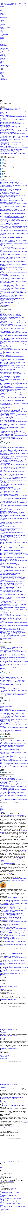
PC (1, 52)
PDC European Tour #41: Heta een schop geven (14, 540)
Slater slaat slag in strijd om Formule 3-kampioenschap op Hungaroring (11, 755)
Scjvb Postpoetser (4, 1055)
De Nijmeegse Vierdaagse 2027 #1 (10, 488)
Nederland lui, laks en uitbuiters (10, 451)
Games (1, 51)
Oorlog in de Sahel (6, 487)
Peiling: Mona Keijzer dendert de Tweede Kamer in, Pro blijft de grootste (12, 191)
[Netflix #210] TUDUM (8, 475)
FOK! (1, 806)
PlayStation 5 (3, 59)
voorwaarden (13, 1188)
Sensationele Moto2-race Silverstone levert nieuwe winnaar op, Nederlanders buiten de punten (12, 750)
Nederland (2, 16)
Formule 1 (2, 38)
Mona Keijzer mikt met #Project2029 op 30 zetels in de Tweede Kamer (12, 535)
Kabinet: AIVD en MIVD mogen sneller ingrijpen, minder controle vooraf (12, 201)
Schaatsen (2, 44)
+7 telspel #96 (6, 612)
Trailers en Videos (4, 65)
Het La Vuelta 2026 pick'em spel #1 (11, 636)
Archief (15, 4)
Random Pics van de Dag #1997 (10, 122)
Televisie (2, 31)
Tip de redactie (3, 79)
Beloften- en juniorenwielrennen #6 (10, 617)
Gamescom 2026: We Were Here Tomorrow (12, 209)
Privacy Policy (16, 1208)
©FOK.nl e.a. (3, 1212)
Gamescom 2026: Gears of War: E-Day (11, 183)
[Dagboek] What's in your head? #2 (11, 618)
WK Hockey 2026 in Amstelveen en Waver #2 (14, 450)
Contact (2, 75)
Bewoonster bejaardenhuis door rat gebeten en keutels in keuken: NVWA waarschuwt (13, 224)
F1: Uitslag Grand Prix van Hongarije (11, 798)
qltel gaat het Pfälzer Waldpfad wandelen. (12, 467)
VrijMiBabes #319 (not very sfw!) (10, 108)
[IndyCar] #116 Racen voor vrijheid (11, 460)
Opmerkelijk (3, 24)
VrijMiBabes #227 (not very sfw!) (10, 376)
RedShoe (2, 989)
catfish (1, 1164)
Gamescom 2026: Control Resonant (10, 260)
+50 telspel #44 (6, 601)
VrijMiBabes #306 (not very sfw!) (10, 331)
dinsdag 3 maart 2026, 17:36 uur (8, 1030)
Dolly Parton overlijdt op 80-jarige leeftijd (12, 153)
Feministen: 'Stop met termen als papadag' (12, 654)
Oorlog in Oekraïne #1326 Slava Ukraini (12, 474)
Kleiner (3, 979)
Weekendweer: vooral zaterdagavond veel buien (13, 226)
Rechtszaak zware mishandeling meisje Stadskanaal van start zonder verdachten (11, 409)
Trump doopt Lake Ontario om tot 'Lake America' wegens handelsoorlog (12, 296)
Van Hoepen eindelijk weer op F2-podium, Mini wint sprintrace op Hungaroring (13, 758)
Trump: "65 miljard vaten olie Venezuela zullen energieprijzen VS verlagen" (13, 204)
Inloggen (2, 6)
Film (1, 30)
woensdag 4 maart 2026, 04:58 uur (8, 1127)
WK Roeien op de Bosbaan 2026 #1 (11, 478)
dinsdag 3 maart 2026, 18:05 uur (8, 1035)
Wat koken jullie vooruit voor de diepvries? (12, 515)
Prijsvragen (3, 74)
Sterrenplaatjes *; (4, 1058)
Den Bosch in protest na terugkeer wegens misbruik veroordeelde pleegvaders (12, 389)
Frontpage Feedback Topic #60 (10, 550)
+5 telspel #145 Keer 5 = (8, 603)
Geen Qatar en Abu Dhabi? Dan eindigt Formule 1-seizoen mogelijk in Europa (13, 790)
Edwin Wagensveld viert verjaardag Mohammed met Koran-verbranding (11, 583)
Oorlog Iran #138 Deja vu (8, 531)
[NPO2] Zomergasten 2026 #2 (10, 634)
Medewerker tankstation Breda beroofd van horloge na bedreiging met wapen (12, 195)
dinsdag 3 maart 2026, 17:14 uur (8, 999)
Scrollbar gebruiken (6, 103)
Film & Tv (4, 164)
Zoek (9, 3)
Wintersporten (3, 45)
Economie (2, 18)
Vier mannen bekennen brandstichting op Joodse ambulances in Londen (12, 911)
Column (4, 170)
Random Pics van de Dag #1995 (10, 137)
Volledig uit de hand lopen (9, 491)
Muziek (2, 28)
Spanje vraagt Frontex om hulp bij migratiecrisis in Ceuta (10, 939)
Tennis (1, 41)
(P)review (4, 171)
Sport (1, 35)
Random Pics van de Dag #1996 (10, 126)
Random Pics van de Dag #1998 (9, 109)
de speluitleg (23, 850)
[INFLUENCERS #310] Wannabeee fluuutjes (13, 459)
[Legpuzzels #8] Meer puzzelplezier (11, 587)
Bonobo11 (2, 1171)
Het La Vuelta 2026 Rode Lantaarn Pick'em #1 (13, 632)
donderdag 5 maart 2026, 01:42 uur (8, 1169)
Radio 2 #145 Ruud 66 (7, 526)
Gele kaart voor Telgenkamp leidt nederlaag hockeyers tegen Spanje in (12, 211)
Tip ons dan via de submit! (19, 878)
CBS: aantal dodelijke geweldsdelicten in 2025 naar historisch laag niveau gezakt (13, 131)
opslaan (2, 106)
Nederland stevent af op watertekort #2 (12, 629)
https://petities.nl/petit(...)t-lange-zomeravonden (11, 1097)
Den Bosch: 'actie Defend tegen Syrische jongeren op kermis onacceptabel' (12, 298)
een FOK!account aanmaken (7, 1181)
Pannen (4, 508)
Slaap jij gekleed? (6, 593)
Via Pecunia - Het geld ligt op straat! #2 (12, 586)
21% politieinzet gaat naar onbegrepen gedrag (13, 553)
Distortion (2, 1087)
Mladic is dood (6, 483)
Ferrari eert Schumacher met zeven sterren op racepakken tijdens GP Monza (13, 241)
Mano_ (2, 1051)
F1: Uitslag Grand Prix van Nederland (11, 779)
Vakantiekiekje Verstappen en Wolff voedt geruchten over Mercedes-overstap (12, 793)
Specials (11, 4)
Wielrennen (3, 42)
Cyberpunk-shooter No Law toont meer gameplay (14, 693)
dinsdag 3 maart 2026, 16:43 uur (8, 986)
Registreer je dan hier (9, 863)
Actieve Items (13, 3)
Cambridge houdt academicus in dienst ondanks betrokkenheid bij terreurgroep (13, 436)
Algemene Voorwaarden (6, 1208)
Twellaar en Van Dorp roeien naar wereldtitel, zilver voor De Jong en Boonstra (13, 214)
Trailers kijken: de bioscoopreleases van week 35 (13, 216)
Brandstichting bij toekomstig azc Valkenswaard (14, 136)
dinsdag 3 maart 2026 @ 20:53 (10, 1105)
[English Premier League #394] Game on (12, 514)
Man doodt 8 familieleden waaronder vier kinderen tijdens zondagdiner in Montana (12, 149)
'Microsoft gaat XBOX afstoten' (10, 660)
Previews (7, 4)
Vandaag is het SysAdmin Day (9, 650)
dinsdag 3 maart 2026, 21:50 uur (8, 1098)
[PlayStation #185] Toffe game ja (10, 590)
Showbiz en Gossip (5, 23)
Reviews (2, 4)
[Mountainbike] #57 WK (8, 563)
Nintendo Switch (4, 57)
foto (8, 992)
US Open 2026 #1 (6, 638)
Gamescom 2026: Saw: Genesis (9, 193)
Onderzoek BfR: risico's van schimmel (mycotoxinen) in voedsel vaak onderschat (11, 188)
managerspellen (10, 873)
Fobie (3, 516)
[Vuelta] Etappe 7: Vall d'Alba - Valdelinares (13, 604)
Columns (24, 3)
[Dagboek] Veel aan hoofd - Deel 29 (11, 522)
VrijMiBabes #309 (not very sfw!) (10, 382)
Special (3, 173)
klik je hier (7, 853)
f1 (5, 873)
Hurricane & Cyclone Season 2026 (11, 591)
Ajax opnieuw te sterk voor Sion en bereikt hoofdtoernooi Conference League (12, 286)
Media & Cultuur (4, 33)
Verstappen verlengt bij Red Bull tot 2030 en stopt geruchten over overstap (13, 741)
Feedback (2, 78)
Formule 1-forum (4, 860)
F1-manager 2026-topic (18, 859)
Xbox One (2, 55)
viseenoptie (3, 1002)
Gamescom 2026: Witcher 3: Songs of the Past (13, 236)
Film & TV (3, 61)
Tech (1, 21)
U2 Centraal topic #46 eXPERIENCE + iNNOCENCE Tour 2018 (12, 510)
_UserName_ (3, 1129)
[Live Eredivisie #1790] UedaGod (10, 490)
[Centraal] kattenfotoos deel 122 (10, 501)
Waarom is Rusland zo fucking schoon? (11, 600)
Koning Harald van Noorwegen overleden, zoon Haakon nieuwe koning (13, 936)
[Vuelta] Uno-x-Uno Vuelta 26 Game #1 (12, 631)
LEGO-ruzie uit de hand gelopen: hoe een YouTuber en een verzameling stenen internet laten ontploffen (12, 657)
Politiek (2, 20)
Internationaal (3, 17)
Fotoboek (2, 72)
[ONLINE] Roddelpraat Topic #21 (11, 576)
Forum (1, 3)
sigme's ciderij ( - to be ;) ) (8, 559)
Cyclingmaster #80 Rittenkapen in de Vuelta (13, 635)
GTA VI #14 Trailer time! (8, 521)
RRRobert (2, 1038)
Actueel (2, 14)
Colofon (2, 76)
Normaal (4, 977)
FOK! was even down (7, 648)
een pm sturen (19, 856)
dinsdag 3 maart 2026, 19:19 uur (8, 1048)
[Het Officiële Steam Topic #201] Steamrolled (13, 477)
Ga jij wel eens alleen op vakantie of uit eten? (13, 615)
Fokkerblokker (3, 1056)
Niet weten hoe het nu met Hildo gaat (11, 588)
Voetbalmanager (4, 48)
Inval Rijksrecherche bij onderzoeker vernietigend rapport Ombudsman (11, 574)
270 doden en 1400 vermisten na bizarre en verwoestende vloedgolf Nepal (12, 134)
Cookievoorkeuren (4, 1209)
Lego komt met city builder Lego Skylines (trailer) (14, 147)
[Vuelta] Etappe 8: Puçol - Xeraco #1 (11, 449)
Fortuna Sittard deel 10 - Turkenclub (11, 552)
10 (0, 876)
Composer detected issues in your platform (12, 512)
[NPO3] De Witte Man (7, 529)
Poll (3, 174)
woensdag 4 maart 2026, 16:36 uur (8, 1162)
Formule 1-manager (5, 50)
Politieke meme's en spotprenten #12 (11, 528)
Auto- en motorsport (5, 811)
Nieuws (19, 3)
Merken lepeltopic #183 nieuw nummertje (12, 577)
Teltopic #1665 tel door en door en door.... (12, 447)
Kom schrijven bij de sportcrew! (18, 880)
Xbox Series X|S (4, 58)
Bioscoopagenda (4, 34)
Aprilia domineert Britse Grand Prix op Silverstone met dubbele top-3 (11, 747)
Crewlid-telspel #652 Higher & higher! (12, 557)
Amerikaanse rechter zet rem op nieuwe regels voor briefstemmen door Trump (13, 246)
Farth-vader (3, 1032)
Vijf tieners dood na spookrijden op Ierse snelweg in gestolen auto (12, 565)
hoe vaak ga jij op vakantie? (9, 494)
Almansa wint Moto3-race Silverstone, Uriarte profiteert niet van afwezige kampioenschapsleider (13, 744)
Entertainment (3, 26)
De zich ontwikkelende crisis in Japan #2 (12, 581)
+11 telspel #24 (6, 614)
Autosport (2, 40)
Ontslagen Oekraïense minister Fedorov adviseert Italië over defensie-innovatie (11, 218)
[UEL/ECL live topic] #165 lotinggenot (12, 492)
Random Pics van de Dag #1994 (10, 152)
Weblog (5, 3)
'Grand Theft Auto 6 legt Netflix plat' (11, 291)
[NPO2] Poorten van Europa (9, 605)
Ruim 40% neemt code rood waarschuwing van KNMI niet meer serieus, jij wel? (13, 258)
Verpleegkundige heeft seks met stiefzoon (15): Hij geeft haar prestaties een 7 (13, 128)
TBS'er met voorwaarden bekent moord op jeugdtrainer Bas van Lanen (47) (12, 228)
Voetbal (2, 37)
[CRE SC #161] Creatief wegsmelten (11, 628)
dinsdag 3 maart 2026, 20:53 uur (8, 1084)
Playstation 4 (3, 54)
